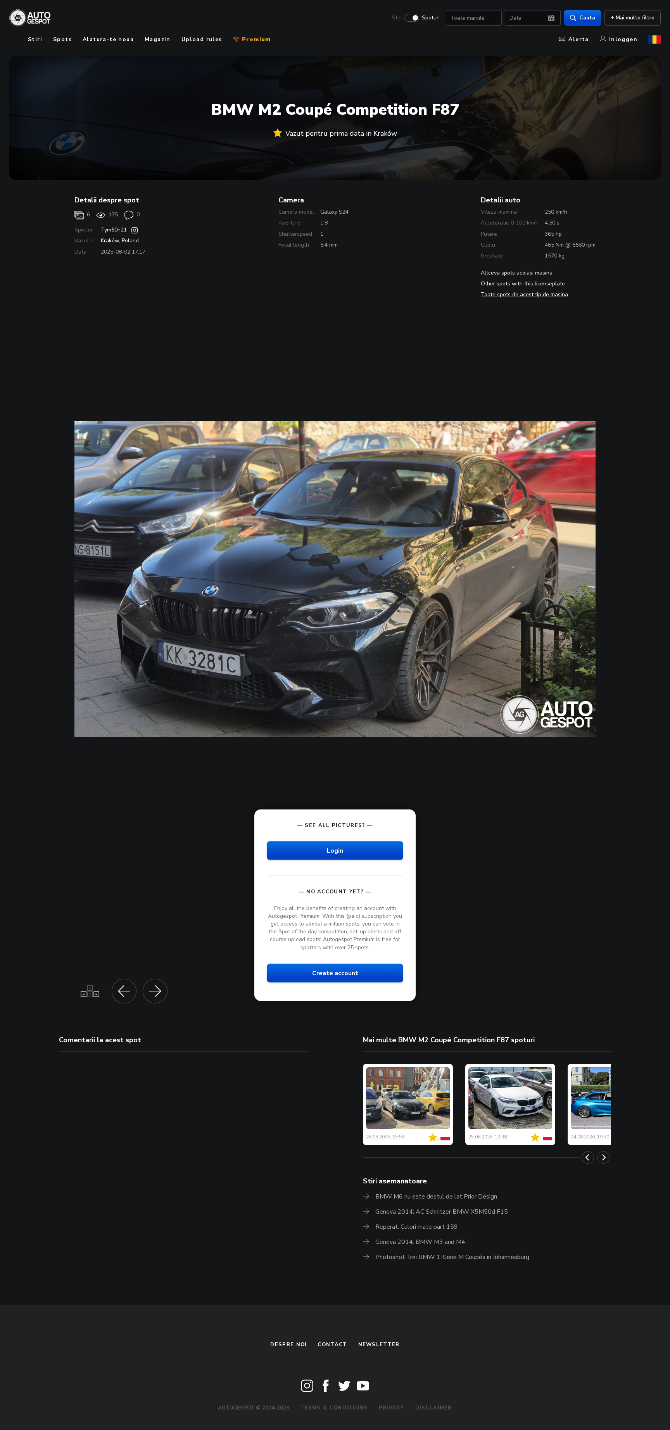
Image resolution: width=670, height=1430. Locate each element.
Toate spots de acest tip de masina (524, 294)
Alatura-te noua (108, 39)
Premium (255, 39)
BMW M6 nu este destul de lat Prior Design (436, 1196)
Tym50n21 (114, 229)
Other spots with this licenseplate (523, 283)
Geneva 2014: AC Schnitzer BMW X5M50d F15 (441, 1211)
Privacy (391, 1407)
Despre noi (288, 1344)
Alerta (578, 39)
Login (335, 850)
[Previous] (588, 1157)
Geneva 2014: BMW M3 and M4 (420, 1242)
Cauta (587, 17)
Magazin (158, 39)
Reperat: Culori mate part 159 (416, 1227)
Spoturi (431, 18)
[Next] (603, 1157)
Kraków (110, 240)
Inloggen (623, 39)
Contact (332, 1344)
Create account (335, 973)
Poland (130, 240)
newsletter (379, 1344)
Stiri (397, 18)
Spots (62, 39)
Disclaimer (433, 1407)
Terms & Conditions (334, 1407)
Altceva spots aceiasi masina (517, 272)
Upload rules (201, 39)
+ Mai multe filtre (632, 17)
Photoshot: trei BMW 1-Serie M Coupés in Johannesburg (452, 1257)
